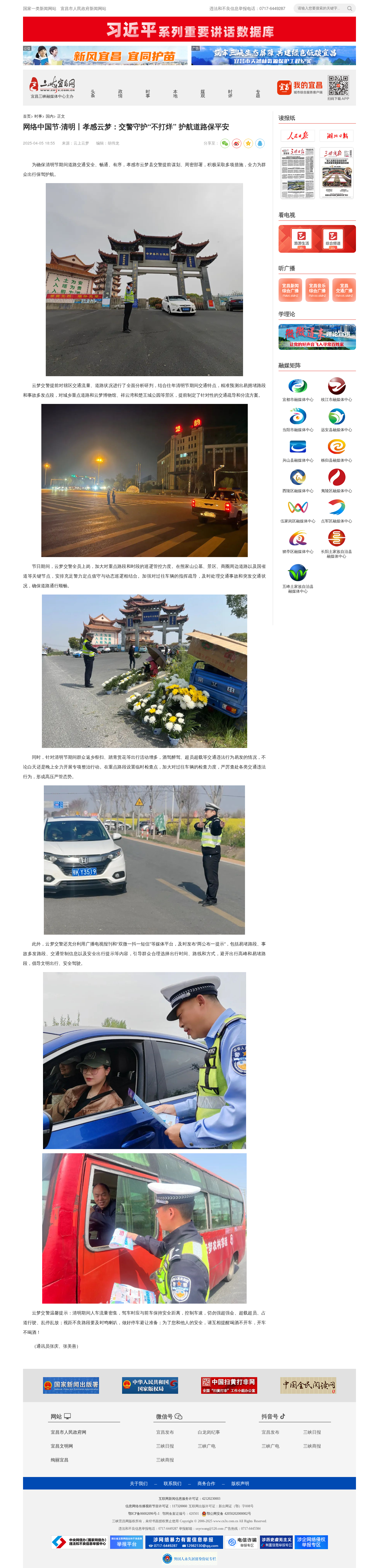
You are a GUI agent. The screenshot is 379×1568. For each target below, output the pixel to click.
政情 (121, 90)
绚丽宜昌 (60, 1459)
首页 (27, 116)
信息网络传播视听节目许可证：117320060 (156, 1506)
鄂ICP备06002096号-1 (144, 1514)
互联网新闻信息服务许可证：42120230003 (189, 1499)
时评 (231, 90)
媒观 (203, 90)
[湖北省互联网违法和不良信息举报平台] (126, 1543)
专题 (258, 90)
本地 (176, 90)
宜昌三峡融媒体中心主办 (52, 96)
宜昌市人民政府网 (68, 1432)
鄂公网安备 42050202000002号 (229, 1514)
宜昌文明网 (62, 1446)
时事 (148, 90)
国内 (50, 116)
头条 (93, 90)
